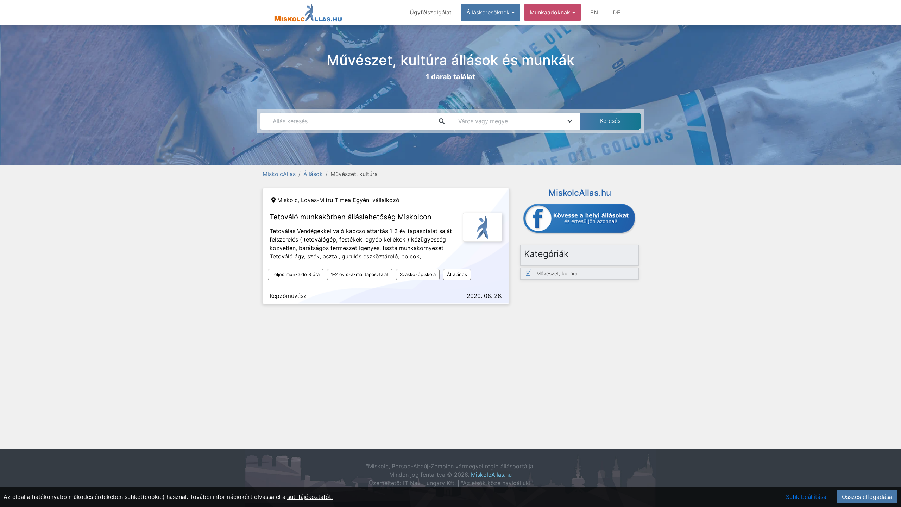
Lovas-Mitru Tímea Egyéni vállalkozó (350, 200)
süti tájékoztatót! (310, 496)
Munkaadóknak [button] (551, 12)
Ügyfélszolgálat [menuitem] (431, 12)
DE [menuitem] (616, 12)
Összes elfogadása (867, 496)
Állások (313, 173)
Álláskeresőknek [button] (488, 12)
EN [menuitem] (594, 12)
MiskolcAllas (279, 173)
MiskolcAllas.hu (491, 474)
